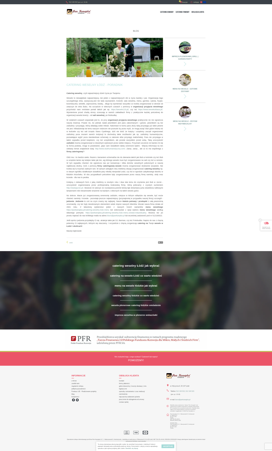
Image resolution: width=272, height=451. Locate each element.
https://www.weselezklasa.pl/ (150, 109)
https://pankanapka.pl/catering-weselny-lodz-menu (88, 210)
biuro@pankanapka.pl (182, 399)
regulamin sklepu (77, 386)
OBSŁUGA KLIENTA (197, 12)
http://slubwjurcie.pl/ (75, 188)
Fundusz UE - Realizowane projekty (84, 391)
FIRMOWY (182, 12)
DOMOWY (167, 12)
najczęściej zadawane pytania (129, 397)
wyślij (161, 242)
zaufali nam (75, 383)
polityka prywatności (79, 389)
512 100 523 (190, 391)
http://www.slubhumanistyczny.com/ (110, 149)
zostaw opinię (123, 402)
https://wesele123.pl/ (120, 109)
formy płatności (124, 383)
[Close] (260, 220)
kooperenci (75, 397)
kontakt (121, 381)
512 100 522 (78, 2)
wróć (71, 243)
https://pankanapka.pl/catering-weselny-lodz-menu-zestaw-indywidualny (116, 213)
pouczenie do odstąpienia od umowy (131, 399)
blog (73, 394)
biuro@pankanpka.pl (116, 216)
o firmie (74, 381)
